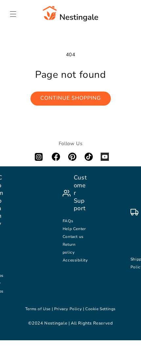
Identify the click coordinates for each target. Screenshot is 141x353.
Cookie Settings (100, 308)
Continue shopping (70, 98)
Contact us (74, 236)
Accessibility (75, 260)
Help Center (74, 228)
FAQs (68, 221)
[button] (13, 14)
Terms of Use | (39, 308)
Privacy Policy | (69, 308)
